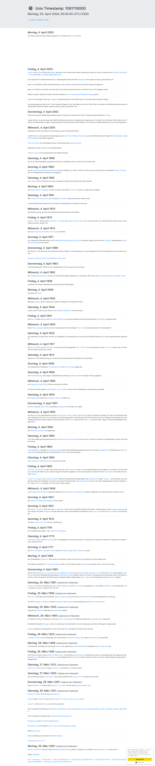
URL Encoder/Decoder (61, 759)
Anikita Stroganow (61, 597)
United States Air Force (76, 221)
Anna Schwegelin (51, 540)
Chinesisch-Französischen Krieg (67, 439)
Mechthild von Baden (35, 726)
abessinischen (93, 479)
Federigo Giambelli (66, 575)
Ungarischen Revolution (40, 492)
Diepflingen (62, 709)
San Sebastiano (66, 310)
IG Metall (53, 99)
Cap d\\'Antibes (35, 347)
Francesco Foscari (34, 638)
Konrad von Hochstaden (76, 699)
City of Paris (81, 347)
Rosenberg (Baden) (92, 709)
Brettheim (54, 709)
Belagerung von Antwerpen (45, 573)
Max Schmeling (38, 328)
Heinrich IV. (33, 657)
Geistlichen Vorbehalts (94, 602)
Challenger (44, 190)
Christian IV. (44, 559)
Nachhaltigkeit (118, 136)
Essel (68, 709)
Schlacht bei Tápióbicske (75, 492)
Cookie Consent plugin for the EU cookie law (139, 762)
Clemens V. (55, 668)
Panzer (122, 170)
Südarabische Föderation (38, 276)
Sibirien (87, 597)
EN (29, 759)
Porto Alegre (70, 367)
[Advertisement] (77, 52)
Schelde (110, 573)
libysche (33, 319)
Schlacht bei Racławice (58, 531)
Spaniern (81, 573)
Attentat (83, 415)
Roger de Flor (77, 677)
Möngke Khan (32, 721)
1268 (73, 726)
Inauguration (48, 511)
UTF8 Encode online (102, 759)
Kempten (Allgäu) (35, 540)
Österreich (56, 694)
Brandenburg (58, 736)
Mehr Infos (133, 755)
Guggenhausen (76, 709)
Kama (81, 597)
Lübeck (37, 731)
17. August (86, 577)
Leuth (84, 709)
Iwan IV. (33, 597)
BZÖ (79, 36)
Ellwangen (46, 624)
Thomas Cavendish (53, 564)
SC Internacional (54, 367)
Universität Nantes (96, 619)
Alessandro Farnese (95, 573)
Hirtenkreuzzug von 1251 (36, 741)
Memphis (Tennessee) (58, 258)
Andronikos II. (49, 677)
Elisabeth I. (107, 586)
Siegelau (109, 709)
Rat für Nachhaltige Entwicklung (75, 136)
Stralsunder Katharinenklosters (61, 716)
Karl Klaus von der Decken (37, 469)
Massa (55, 310)
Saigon (30, 221)
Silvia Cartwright (33, 143)
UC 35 (108, 347)
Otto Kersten (109, 472)
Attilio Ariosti (50, 550)
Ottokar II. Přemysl (34, 694)
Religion (52, 72)
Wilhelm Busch (48, 461)
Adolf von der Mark (34, 668)
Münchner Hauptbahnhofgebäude (42, 500)
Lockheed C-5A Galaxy (57, 221)
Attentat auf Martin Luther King (38, 258)
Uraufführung (65, 550)
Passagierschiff (62, 407)
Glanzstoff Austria (37, 384)
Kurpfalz (69, 602)
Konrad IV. (31, 704)
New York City (51, 232)
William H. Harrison (36, 509)
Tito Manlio (38, 550)
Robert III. (51, 655)
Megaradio (81, 79)
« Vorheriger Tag (33, 20)
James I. (61, 655)
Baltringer (58, 610)
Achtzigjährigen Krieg (64, 573)
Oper (32, 550)
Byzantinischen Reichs (63, 749)
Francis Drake (32, 586)
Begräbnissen (56, 74)
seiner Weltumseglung (59, 586)
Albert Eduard (61, 415)
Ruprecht (58, 646)
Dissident (56, 240)
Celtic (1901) (44, 407)
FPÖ (60, 36)
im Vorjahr (78, 586)
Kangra (51, 398)
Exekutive (107, 240)
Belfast (31, 407)
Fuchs (117, 170)
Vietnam (36, 221)
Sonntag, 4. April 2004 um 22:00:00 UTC (58, 762)
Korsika (88, 685)
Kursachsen (59, 602)
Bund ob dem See (102, 646)
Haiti (40, 72)
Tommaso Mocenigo (73, 638)
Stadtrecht (41, 699)
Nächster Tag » (44, 20)
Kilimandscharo (70, 469)
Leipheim (40, 610)
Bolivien (37, 450)
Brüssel (36, 415)
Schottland (79, 655)
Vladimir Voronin (33, 153)
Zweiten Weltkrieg (58, 319)
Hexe (84, 540)
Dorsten (30, 699)
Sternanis (84, 564)
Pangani (34, 474)
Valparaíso (104, 450)
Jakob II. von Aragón (59, 685)
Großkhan (45, 721)
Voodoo (30, 72)
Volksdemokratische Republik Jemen (113, 276)
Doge (90, 638)
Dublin (50, 198)
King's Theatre (78, 550)
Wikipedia (36, 754)
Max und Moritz (33, 461)
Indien (57, 398)
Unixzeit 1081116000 (35, 762)
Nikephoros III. (103, 749)
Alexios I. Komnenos (34, 749)
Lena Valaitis (63, 198)
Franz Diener (81, 328)
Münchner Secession (37, 430)
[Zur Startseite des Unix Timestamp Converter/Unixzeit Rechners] (31, 8)
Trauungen (45, 74)
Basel (31, 629)
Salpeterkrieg (53, 450)
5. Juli (89, 420)
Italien (44, 704)
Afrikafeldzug (101, 319)
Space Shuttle (35, 190)
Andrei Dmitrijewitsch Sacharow (70, 240)
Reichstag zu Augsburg (42, 602)
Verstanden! (140, 759)
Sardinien (79, 685)
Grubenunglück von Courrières (56, 389)
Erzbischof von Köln (60, 699)
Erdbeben (33, 398)
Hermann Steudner (51, 479)
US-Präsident (58, 509)
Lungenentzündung (117, 509)
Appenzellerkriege (80, 646)
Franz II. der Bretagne (65, 619)
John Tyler (97, 511)
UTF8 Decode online (119, 759)
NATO (39, 293)
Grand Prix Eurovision (38, 198)
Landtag (39, 376)
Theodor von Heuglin (35, 479)
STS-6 (73, 190)
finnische (34, 376)
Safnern (102, 709)
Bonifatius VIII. (37, 685)
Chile (29, 450)
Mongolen (55, 721)
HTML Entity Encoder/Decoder (82, 759)
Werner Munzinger (83, 481)
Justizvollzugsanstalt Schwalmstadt (45, 170)
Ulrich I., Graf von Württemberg (58, 726)
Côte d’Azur (50, 347)
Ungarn (37, 302)
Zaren (76, 376)
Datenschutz (47, 759)
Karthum (39, 483)
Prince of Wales (72, 415)
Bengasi (43, 319)
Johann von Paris (40, 522)
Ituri (69, 94)
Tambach (116, 709)
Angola (108, 115)
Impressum (36, 759)
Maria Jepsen (32, 181)
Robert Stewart (50, 657)
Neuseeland (77, 143)
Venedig (99, 638)
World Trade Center (37, 232)
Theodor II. (107, 479)
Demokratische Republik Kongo (82, 94)
